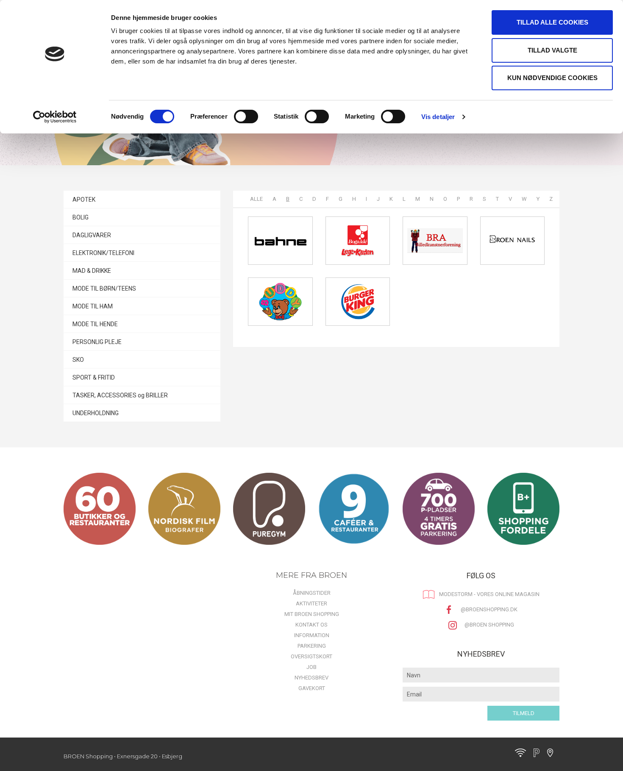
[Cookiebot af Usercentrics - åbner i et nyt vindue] (55, 117)
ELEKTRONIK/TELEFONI (103, 253)
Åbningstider (312, 593)
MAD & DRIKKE (91, 270)
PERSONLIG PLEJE (97, 341)
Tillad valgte (552, 50)
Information (311, 635)
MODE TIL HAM (92, 306)
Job (311, 667)
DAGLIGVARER (91, 235)
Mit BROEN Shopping (311, 614)
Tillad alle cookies (552, 22)
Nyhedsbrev (311, 677)
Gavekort (311, 688)
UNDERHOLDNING (95, 413)
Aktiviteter (311, 603)
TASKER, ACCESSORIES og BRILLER (120, 395)
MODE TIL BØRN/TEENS (104, 288)
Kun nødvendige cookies (552, 77)
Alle (256, 199)
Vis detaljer (438, 116)
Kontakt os (311, 624)
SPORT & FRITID (93, 377)
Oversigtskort (311, 656)
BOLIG (80, 217)
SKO (78, 359)
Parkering (312, 646)
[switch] (246, 116)
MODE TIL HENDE (95, 324)
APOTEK (83, 199)
